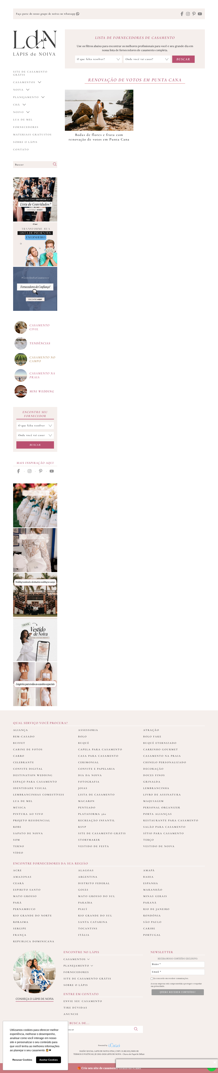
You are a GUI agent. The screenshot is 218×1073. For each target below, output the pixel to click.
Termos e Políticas (83, 1054)
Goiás (83, 889)
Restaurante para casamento (170, 820)
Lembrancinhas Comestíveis (38, 794)
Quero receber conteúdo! (178, 992)
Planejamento (26, 97)
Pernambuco (24, 909)
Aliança (20, 730)
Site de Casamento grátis (30, 73)
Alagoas (86, 870)
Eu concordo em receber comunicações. (171, 978)
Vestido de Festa (93, 846)
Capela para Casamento (100, 749)
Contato (21, 149)
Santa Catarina (93, 922)
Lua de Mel (23, 119)
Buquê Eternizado (160, 742)
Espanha (150, 883)
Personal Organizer (161, 807)
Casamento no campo (42, 359)
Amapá (149, 870)
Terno (18, 846)
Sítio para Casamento (163, 833)
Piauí (82, 909)
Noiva (18, 89)
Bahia (148, 876)
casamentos (24, 82)
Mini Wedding (41, 391)
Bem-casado (24, 736)
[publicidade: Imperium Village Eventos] (35, 595)
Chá (16, 104)
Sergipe (19, 928)
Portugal (152, 934)
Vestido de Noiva (159, 846)
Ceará (18, 883)
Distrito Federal (94, 883)
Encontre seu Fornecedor (35, 414)
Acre (17, 870)
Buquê (83, 742)
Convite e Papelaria (96, 768)
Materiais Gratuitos (32, 134)
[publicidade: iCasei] (35, 244)
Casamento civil (39, 327)
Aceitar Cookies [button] (48, 1059)
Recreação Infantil (96, 820)
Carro (18, 755)
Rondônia (152, 915)
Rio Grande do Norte (32, 915)
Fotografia (89, 781)
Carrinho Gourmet (160, 749)
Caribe (149, 928)
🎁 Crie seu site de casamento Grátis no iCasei (109, 1068)
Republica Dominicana (33, 941)
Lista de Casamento (96, 794)
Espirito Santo (27, 889)
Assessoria (88, 730)
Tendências (39, 343)
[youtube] (200, 14)
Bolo (82, 736)
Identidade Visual (30, 788)
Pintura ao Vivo (28, 813)
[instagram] (188, 14)
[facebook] (182, 14)
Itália (84, 934)
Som (16, 839)
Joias (83, 788)
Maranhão (152, 889)
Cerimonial (88, 762)
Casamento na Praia (162, 755)
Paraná (150, 902)
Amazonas (22, 876)
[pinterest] (194, 14)
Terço (148, 839)
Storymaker (89, 839)
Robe (17, 826)
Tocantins (88, 928)
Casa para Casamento (98, 755)
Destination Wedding (33, 775)
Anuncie (71, 1014)
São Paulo (152, 922)
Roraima (21, 922)
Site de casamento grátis (87, 978)
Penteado (87, 807)
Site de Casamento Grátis (102, 833)
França (20, 934)
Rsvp (82, 826)
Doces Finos (154, 775)
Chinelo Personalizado (164, 762)
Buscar (35, 445)
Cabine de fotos (28, 749)
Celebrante (23, 762)
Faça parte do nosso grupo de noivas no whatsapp (46, 13)
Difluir (142, 1054)
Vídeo (18, 852)
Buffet (19, 742)
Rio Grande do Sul (95, 915)
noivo (18, 112)
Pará (17, 902)
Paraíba (85, 902)
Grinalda (152, 781)
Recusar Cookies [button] (22, 1059)
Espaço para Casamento (35, 781)
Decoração (153, 768)
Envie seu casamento (83, 1001)
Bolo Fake (152, 736)
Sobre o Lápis (25, 142)
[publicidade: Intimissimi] (35, 684)
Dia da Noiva (90, 775)
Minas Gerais (155, 896)
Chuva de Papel (130, 1054)
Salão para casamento (164, 826)
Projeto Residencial (31, 820)
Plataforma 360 (92, 813)
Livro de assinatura (162, 794)
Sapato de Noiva (28, 833)
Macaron (86, 801)
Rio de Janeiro (156, 909)
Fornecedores (26, 127)
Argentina (88, 876)
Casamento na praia (42, 375)
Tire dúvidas (75, 1007)
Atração (151, 730)
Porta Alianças (157, 813)
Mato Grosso (25, 896)
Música (19, 807)
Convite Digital (28, 768)
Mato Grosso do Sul (96, 896)
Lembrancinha (156, 788)
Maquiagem (153, 801)
